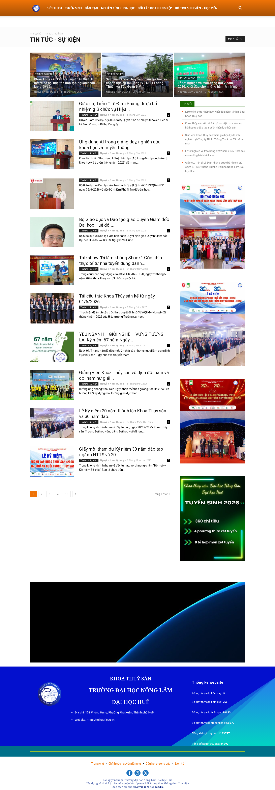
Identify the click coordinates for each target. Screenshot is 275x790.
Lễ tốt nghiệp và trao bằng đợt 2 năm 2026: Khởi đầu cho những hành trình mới (215, 153)
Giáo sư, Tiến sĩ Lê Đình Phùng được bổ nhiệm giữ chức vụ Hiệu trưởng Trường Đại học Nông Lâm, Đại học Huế (214, 167)
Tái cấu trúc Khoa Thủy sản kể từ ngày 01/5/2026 (117, 298)
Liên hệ (179, 763)
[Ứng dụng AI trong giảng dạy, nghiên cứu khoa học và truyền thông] (52, 154)
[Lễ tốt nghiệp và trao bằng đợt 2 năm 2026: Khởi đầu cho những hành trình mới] (209, 75)
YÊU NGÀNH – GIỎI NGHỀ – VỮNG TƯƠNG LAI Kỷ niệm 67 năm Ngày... (121, 337)
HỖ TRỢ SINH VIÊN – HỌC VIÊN (196, 8)
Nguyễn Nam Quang (46, 91)
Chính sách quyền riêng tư (125, 763)
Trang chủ (35, 33)
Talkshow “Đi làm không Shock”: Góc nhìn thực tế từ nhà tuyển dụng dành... (120, 260)
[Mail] (242, 21)
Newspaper (142, 787)
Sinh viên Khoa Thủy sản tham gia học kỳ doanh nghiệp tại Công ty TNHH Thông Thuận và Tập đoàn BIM (214, 139)
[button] (240, 8)
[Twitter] (146, 773)
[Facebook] (229, 21)
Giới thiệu (54, 8)
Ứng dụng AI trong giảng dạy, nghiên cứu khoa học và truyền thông (120, 144)
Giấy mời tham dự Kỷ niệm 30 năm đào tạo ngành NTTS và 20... (121, 452)
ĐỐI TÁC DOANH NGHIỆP (155, 8)
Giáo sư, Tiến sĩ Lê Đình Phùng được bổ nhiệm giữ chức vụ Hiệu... (118, 106)
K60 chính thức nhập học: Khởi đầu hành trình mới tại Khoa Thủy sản (215, 113)
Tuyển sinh (73, 8)
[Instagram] (137, 773)
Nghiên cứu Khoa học (118, 8)
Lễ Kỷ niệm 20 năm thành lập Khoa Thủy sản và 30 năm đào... (122, 413)
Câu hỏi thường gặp (158, 763)
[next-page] (75, 494)
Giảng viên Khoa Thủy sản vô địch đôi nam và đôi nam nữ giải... (124, 375)
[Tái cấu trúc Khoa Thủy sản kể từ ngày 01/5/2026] (52, 308)
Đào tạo (91, 8)
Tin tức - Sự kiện (43, 74)
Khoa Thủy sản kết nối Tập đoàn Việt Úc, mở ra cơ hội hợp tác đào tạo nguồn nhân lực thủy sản (213, 125)
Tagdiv (158, 787)
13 (66, 494)
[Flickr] (235, 21)
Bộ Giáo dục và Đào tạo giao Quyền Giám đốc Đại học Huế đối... (124, 222)
